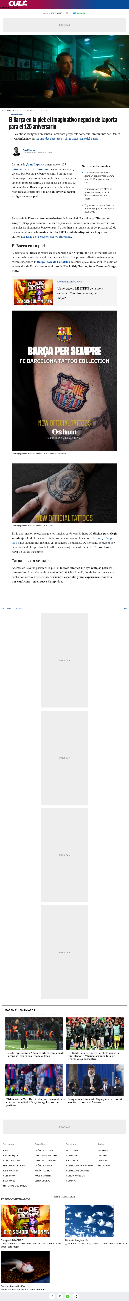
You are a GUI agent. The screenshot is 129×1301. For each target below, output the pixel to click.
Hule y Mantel (43, 1175)
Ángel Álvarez (29, 150)
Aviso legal (73, 1160)
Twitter (102, 1155)
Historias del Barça (15, 1185)
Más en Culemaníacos (20, 1010)
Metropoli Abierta (46, 1160)
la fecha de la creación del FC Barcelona (47, 236)
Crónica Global (44, 1150)
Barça (10, 608)
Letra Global (42, 1180)
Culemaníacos (16, 114)
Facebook (103, 1150)
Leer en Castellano (9, 7)
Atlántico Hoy (43, 1170)
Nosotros (72, 1150)
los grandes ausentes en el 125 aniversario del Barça (67, 138)
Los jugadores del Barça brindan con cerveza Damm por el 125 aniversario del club (99, 177)
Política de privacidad (79, 1165)
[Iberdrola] (78, 13)
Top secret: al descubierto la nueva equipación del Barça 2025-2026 (99, 208)
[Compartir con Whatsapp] (68, 1296)
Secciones (9, 1180)
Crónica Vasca (43, 1165)
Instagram (104, 1165)
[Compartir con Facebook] (53, 1296)
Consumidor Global (47, 1155)
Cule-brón (9, 1175)
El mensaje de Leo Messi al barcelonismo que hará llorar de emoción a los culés (98, 193)
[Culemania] (67, 3)
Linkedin (103, 1160)
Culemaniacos (11, 1160)
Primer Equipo (11, 1155)
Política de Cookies (77, 1170)
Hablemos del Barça (15, 1165)
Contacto (72, 1155)
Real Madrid (10, 1170)
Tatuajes (18, 608)
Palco (6, 1150)
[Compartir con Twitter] (60, 1296)
